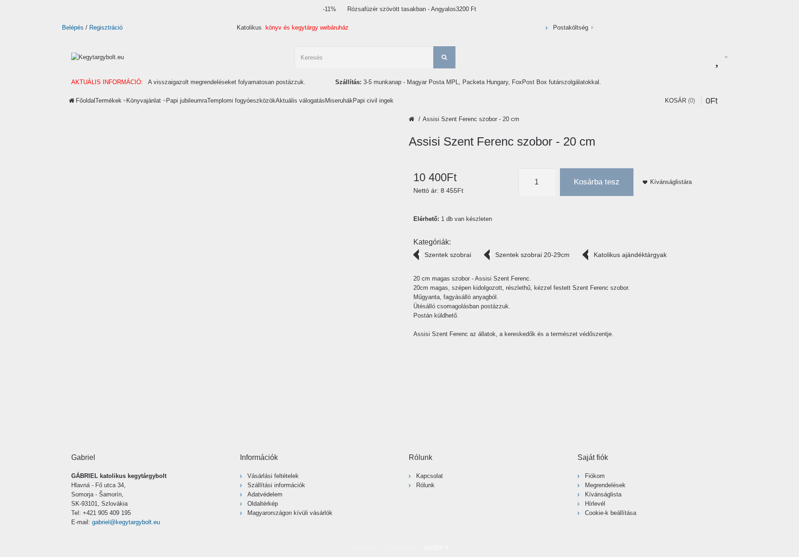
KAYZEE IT (436, 548)
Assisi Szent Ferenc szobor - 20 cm (471, 119)
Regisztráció (106, 27)
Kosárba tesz (597, 182)
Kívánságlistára (671, 181)
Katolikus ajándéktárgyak (630, 254)
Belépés (73, 27)
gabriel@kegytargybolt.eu (126, 522)
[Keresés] (444, 57)
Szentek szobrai (447, 254)
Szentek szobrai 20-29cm (532, 254)
